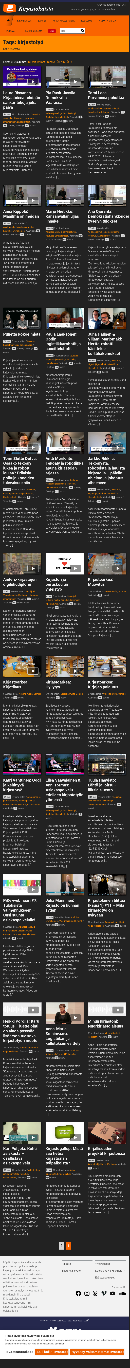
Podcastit (12, 30)
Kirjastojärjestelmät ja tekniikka (61, 359)
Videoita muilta (107, 20)
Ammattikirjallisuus (97, 1164)
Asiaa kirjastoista (64, 20)
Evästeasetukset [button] (105, 1277)
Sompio (122, 591)
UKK (123, 4)
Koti (8, 20)
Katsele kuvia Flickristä (108, 1270)
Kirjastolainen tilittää (114, 922)
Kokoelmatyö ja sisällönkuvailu (17, 345)
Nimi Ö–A (66, 62)
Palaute (66, 1263)
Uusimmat (20, 62)
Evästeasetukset (19, 1352)
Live (52, 30)
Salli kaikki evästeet (52, 1352)
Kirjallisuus (24, 20)
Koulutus (86, 20)
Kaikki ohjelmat (34, 30)
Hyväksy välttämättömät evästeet (97, 1352)
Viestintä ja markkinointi (70, 921)
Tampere (17, 934)
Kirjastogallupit (64, 1174)
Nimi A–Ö (53, 62)
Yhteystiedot (102, 1263)
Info (118, 4)
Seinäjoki (30, 591)
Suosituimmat (36, 62)
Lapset (42, 20)
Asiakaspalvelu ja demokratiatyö (61, 113)
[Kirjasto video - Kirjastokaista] (9, 8)
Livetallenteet (23, 122)
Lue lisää (59, 1343)
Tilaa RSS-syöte (71, 1270)
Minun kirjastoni (112, 1033)
